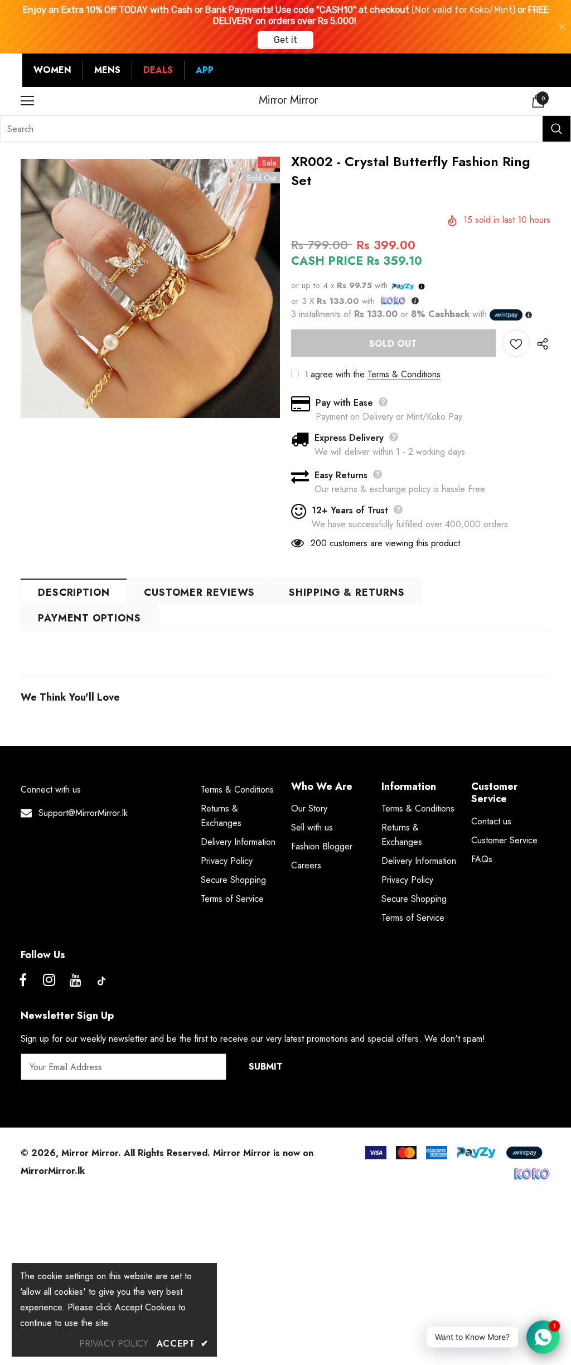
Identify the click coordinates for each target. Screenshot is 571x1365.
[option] (150, 288)
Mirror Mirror (288, 100)
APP (205, 70)
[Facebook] (23, 981)
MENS (107, 70)
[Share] (540, 343)
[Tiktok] (101, 981)
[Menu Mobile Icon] (27, 101)
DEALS (158, 70)
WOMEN (52, 70)
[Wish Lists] (516, 343)
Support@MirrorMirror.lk (83, 813)
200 (319, 543)
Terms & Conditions (404, 374)
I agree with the (335, 374)
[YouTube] (75, 981)
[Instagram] (49, 981)
